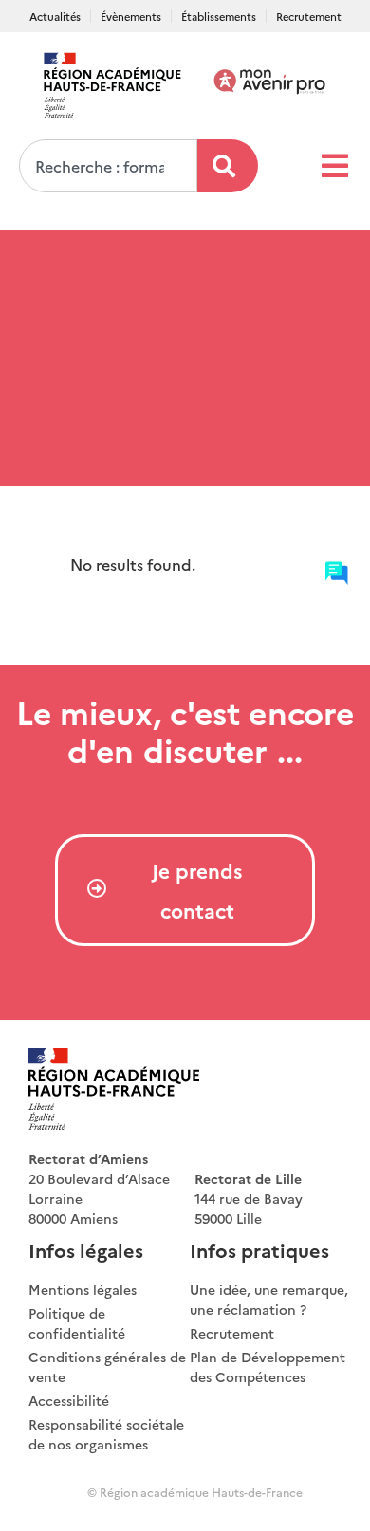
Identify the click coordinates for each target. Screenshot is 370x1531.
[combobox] (108, 165)
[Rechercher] (227, 165)
